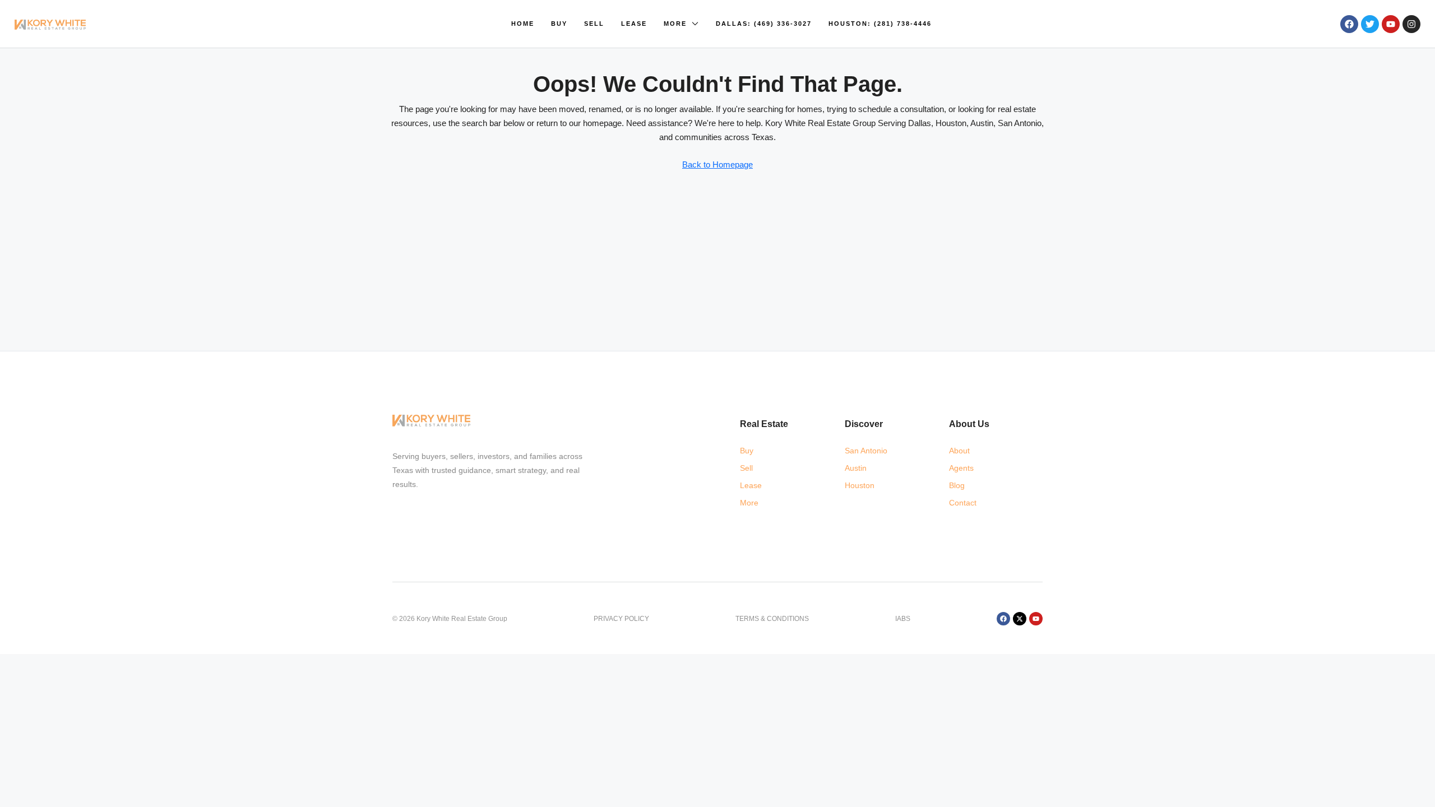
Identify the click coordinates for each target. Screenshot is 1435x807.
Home (522, 23)
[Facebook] (1349, 24)
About (959, 450)
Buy (559, 23)
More (675, 23)
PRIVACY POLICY (621, 619)
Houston (859, 485)
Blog (957, 485)
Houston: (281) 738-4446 (880, 23)
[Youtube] (1391, 24)
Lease (634, 23)
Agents (961, 467)
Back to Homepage (717, 164)
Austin (856, 467)
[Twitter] (1370, 24)
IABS (902, 619)
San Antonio (866, 450)
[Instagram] (1411, 24)
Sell (594, 23)
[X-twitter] (1019, 618)
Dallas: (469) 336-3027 (764, 23)
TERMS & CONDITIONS (772, 619)
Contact (962, 502)
